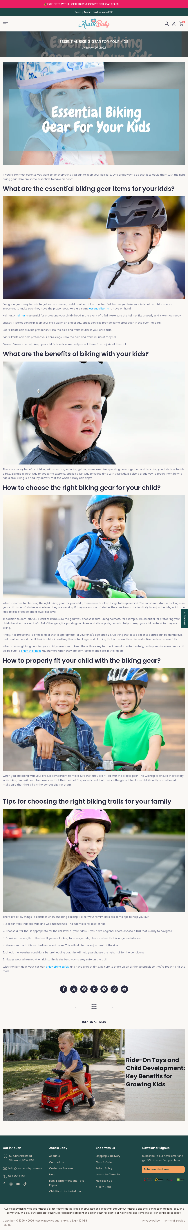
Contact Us (56, 1162)
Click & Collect (105, 1162)
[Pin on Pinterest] (84, 989)
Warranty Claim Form (109, 1174)
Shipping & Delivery (108, 1156)
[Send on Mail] (124, 989)
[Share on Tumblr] (94, 989)
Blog (52, 1174)
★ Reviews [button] (185, 618)
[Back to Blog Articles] (94, 1006)
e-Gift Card (103, 1187)
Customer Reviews (61, 1168)
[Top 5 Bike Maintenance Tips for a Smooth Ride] (112, 1006)
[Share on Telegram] (104, 989)
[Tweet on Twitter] (73, 989)
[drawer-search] (167, 24)
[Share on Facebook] (63, 989)
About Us (55, 1156)
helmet (20, 315)
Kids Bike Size (104, 1181)
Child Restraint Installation (65, 1191)
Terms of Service (174, 1220)
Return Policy (104, 1168)
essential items (99, 308)
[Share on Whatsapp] (114, 989)
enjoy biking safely (57, 967)
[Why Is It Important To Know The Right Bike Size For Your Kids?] (75, 1006)
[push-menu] (5, 23)
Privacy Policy (151, 1220)
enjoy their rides (31, 651)
